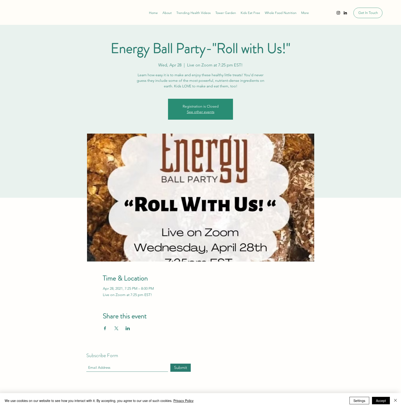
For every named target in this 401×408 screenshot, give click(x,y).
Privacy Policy (183, 400)
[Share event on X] (116, 328)
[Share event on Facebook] (105, 328)
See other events (200, 112)
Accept (381, 400)
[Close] (395, 400)
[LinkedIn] (345, 12)
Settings (359, 400)
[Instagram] (338, 12)
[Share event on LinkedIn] (128, 328)
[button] (305, 12)
